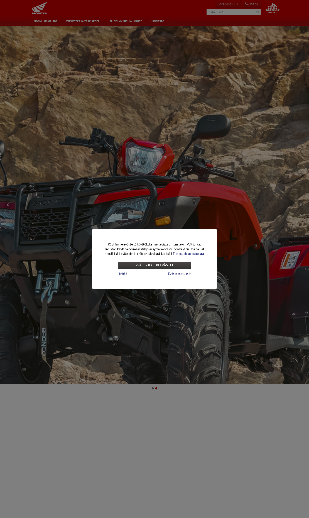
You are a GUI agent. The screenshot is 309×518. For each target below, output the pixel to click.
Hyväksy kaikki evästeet (154, 265)
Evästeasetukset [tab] (180, 274)
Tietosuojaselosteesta (188, 254)
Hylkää (122, 274)
